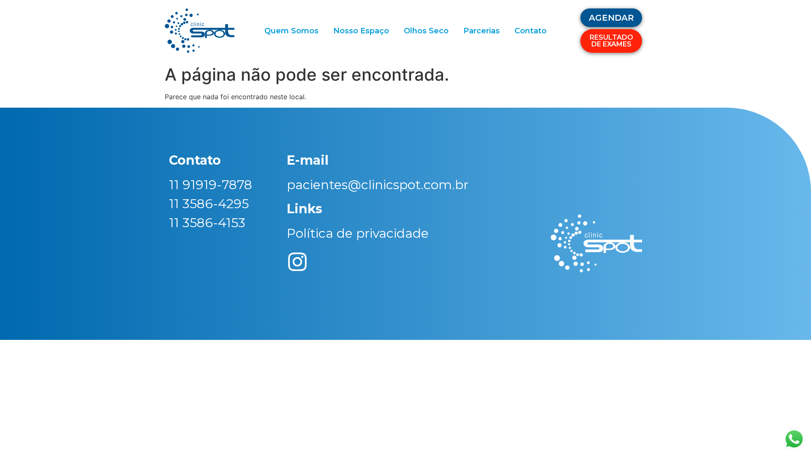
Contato (530, 30)
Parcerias (481, 30)
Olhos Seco (426, 30)
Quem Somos (291, 30)
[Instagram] (297, 261)
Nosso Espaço (361, 30)
